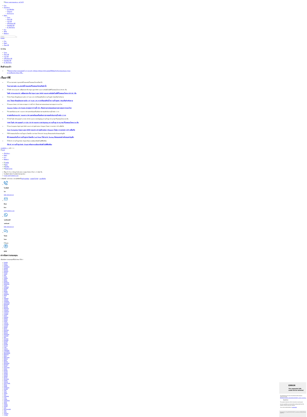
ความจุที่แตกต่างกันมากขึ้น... (15, 73)
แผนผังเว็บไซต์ (34, 178)
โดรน (8, 17)
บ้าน (5, 5)
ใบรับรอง (9, 11)
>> (8, 148)
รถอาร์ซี (9, 21)
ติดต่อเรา (6, 33)
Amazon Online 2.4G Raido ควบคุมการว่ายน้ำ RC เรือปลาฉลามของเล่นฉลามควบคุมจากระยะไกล (39, 108)
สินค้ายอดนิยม (25, 178)
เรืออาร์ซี (9, 19)
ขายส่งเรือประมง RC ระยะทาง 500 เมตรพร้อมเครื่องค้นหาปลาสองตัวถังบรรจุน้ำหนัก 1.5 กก (36, 115)
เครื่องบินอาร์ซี (11, 23)
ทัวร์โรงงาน (10, 13)
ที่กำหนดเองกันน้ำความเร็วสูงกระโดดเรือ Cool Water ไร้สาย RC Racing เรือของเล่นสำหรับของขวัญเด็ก (40, 137)
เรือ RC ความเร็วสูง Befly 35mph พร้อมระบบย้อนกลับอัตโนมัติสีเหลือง (29, 144)
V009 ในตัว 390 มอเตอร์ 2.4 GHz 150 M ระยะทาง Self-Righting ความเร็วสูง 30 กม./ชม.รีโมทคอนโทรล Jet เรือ (43, 122)
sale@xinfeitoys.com (9, 210)
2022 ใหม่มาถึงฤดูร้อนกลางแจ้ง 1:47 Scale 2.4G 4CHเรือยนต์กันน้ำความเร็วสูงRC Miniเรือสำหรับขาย (40, 101)
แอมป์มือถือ (42, 178)
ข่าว (5, 29)
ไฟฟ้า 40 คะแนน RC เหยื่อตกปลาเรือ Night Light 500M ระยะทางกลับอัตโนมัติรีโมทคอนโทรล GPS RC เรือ (41, 93)
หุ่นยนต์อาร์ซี (10, 25)
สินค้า (5, 15)
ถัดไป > (5, 148)
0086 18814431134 (9, 195)
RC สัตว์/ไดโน (11, 27)
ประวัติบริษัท (10, 9)
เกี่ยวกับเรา (7, 7)
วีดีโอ (5, 31)
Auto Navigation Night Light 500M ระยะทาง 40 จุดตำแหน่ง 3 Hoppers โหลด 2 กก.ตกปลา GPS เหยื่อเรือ (41, 130)
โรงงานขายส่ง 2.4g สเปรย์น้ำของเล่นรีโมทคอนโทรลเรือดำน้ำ (27, 86)
